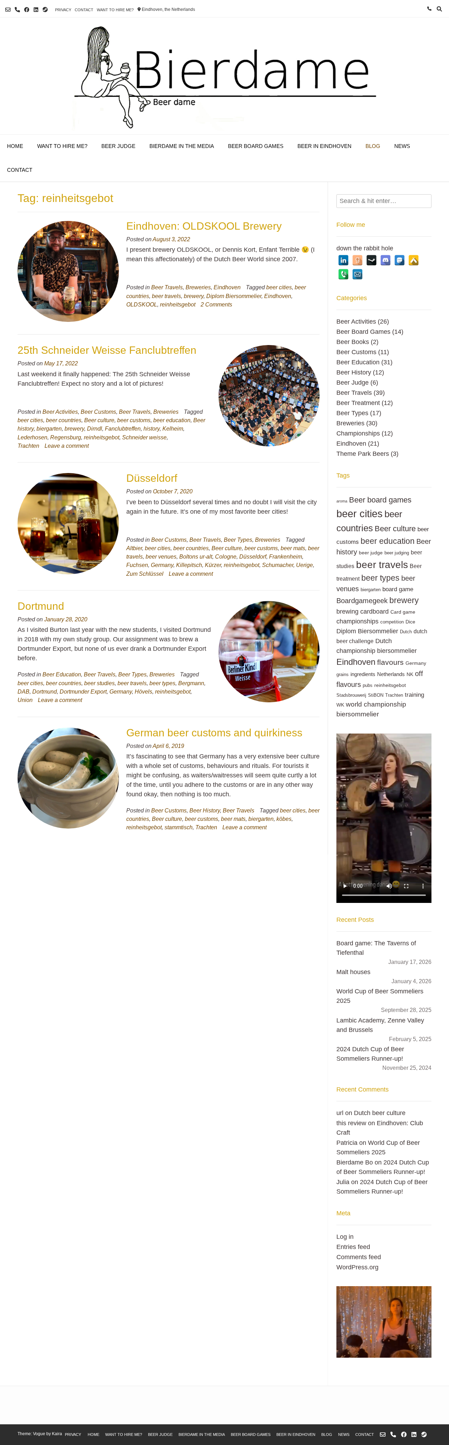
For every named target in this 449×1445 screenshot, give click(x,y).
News (402, 146)
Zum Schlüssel (144, 573)
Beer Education (61, 674)
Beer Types (238, 539)
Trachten (28, 446)
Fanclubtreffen (123, 428)
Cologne (225, 556)
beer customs (133, 420)
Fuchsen (137, 565)
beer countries (63, 420)
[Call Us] (17, 9)
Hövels (143, 691)
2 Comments (216, 304)
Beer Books (352, 341)
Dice (410, 621)
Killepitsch (189, 565)
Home (15, 146)
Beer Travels (167, 287)
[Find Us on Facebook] (26, 9)
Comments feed (358, 1257)
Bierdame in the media (181, 146)
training (414, 694)
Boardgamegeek (362, 601)
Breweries (198, 287)
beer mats (293, 548)
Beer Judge (352, 382)
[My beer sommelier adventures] (224, 76)
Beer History (204, 810)
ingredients (362, 674)
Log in (345, 1236)
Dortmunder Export (83, 691)
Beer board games (380, 499)
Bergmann (191, 683)
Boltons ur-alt (195, 556)
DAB (23, 691)
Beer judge (118, 146)
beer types (162, 683)
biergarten (49, 428)
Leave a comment (67, 446)
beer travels (166, 296)
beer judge (371, 552)
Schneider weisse (144, 437)
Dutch (406, 631)
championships (357, 621)
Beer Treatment (358, 402)
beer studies (99, 683)
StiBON (375, 695)
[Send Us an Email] (8, 9)
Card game (402, 612)
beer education (171, 420)
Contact (84, 10)
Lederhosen (32, 437)
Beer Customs (98, 411)
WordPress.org (357, 1267)
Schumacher (277, 565)
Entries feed (353, 1246)
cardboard (374, 611)
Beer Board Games (255, 146)
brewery (193, 296)
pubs (368, 685)
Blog (373, 146)
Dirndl (94, 428)
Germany (162, 565)
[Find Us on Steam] (45, 9)
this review (351, 1123)
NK (410, 674)
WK (340, 705)
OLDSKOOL (141, 304)
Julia (342, 1182)
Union (25, 700)
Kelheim (172, 428)
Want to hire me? (115, 10)
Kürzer (213, 565)
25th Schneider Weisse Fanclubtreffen (107, 350)
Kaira (57, 1433)
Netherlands (391, 674)
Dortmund (41, 606)
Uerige (304, 565)
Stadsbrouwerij (351, 695)
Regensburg (65, 437)
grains (342, 674)
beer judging (396, 553)
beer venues (161, 556)
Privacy (63, 10)
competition (392, 622)
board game (397, 589)
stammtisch (179, 827)
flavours (390, 662)
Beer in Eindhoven (324, 146)
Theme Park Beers (362, 453)
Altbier (134, 548)
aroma (341, 501)
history (151, 428)
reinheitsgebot (177, 304)
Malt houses (353, 971)
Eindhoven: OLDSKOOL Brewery (204, 226)
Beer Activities (60, 411)
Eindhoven (227, 287)
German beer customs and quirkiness (214, 732)
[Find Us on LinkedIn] (36, 9)
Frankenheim (285, 556)
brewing (347, 611)
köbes (283, 819)
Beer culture (99, 420)
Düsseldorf (151, 478)
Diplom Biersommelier (233, 296)
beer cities (279, 287)
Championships (358, 433)
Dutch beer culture (380, 1112)
